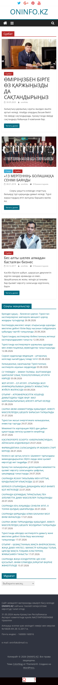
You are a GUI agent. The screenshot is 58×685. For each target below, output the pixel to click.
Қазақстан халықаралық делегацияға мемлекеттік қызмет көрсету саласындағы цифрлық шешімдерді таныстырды (28, 470)
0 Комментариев (40, 184)
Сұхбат (9, 73)
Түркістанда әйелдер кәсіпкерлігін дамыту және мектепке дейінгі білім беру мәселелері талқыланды (27, 536)
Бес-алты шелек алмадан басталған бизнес (24, 259)
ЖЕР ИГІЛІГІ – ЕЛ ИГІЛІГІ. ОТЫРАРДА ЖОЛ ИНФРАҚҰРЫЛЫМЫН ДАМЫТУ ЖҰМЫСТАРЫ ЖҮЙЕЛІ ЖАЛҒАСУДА (25, 386)
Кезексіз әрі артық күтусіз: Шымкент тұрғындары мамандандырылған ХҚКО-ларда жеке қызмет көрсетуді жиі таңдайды (28, 459)
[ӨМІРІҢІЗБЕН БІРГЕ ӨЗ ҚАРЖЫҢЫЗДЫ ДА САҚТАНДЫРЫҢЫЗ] (29, 41)
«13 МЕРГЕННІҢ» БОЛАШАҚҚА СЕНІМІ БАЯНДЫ (29, 177)
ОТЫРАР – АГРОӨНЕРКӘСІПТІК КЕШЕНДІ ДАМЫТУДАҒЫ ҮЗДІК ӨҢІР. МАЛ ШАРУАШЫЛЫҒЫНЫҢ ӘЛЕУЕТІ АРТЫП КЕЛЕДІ (26, 397)
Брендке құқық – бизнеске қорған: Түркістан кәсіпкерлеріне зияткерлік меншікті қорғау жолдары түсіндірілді (25, 317)
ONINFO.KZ (29, 11)
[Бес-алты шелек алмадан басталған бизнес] (29, 220)
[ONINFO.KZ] (5, 23)
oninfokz (24, 102)
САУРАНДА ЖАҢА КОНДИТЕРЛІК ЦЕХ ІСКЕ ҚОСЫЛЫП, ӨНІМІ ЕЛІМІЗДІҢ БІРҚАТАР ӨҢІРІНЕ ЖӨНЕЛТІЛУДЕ (27, 562)
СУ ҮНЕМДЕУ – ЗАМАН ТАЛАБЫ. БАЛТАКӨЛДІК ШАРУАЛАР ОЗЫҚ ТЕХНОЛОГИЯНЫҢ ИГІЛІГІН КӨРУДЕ (26, 375)
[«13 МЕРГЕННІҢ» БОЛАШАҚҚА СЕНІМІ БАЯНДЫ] (29, 138)
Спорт (8, 171)
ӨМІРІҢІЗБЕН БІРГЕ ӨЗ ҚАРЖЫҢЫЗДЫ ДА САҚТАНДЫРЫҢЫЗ (27, 88)
